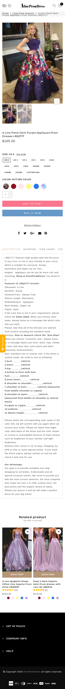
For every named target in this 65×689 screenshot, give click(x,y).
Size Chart (47, 249)
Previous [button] (7, 65)
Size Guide (21, 154)
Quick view (27, 531)
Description (11, 249)
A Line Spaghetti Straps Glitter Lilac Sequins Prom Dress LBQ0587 (17, 584)
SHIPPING (29, 249)
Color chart (22, 317)
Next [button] (53, 64)
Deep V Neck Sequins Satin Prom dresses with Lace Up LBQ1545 (47, 584)
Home (5, 13)
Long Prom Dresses (23, 13)
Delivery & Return (32, 225)
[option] (32, 63)
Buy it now (32, 213)
